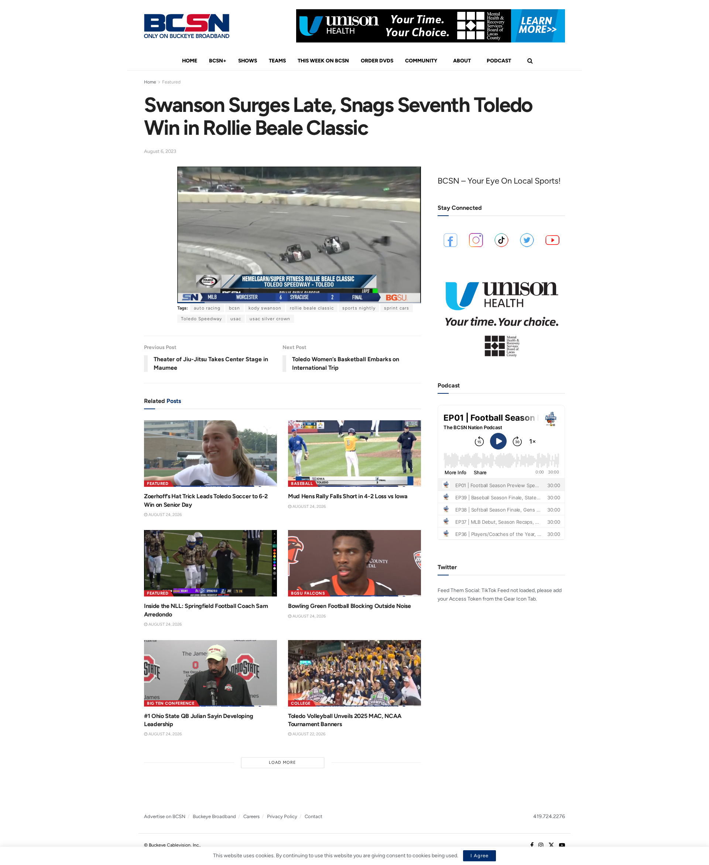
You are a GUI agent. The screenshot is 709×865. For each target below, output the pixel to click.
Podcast (499, 61)
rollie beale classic (312, 308)
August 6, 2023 (160, 151)
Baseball (302, 483)
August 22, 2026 (308, 734)
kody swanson (265, 308)
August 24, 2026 (164, 514)
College (301, 703)
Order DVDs (377, 61)
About (462, 61)
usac (235, 318)
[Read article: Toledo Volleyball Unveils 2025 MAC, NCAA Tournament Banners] (354, 673)
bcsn (234, 308)
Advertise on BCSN (164, 816)
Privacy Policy (282, 816)
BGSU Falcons (308, 593)
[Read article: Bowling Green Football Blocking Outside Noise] (354, 563)
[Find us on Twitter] (551, 845)
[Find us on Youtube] (562, 845)
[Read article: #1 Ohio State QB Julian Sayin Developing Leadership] (210, 673)
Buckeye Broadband (214, 816)
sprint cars (396, 308)
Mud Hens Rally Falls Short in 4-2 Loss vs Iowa (347, 496)
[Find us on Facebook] (532, 845)
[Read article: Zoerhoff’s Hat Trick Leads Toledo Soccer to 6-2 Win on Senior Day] (210, 453)
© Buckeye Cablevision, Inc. (172, 845)
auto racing (207, 308)
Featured (171, 82)
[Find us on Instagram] (541, 845)
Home (189, 61)
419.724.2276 (549, 816)
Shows (247, 61)
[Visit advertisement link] (430, 25)
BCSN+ (217, 61)
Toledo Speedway (201, 318)
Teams (277, 61)
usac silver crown (270, 318)
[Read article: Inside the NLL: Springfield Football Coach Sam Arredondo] (210, 563)
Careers (251, 816)
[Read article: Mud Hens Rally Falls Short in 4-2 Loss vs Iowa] (354, 453)
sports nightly (359, 308)
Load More (282, 762)
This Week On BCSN (323, 61)
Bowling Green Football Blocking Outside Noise (349, 605)
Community (421, 61)
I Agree (479, 855)
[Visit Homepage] (186, 26)
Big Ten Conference (170, 703)
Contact (313, 816)
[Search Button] (530, 61)
